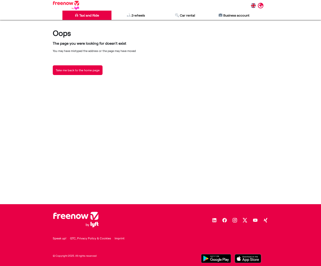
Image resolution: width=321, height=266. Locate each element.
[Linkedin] (214, 220)
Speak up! (59, 238)
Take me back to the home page (78, 70)
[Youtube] (255, 220)
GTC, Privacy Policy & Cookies (90, 238)
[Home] (66, 5)
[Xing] (265, 220)
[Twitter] (245, 220)
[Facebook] (224, 220)
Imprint (119, 238)
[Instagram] (235, 220)
